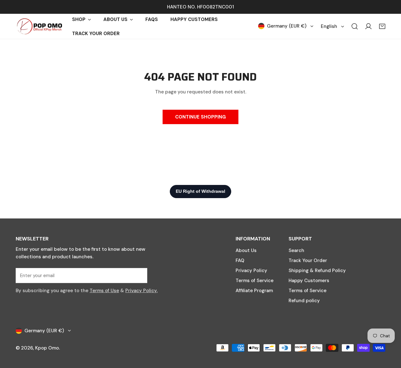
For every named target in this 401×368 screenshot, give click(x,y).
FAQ (240, 260)
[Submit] (139, 275)
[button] (382, 26)
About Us (246, 250)
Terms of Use (104, 290)
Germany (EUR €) (286, 26)
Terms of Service (254, 280)
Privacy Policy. (141, 290)
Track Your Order (308, 260)
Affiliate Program (254, 290)
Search (296, 250)
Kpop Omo (47, 348)
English (329, 26)
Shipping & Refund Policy (317, 270)
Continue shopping (200, 117)
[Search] (355, 26)
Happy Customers (309, 280)
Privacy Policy (251, 270)
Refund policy (304, 300)
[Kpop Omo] (39, 26)
